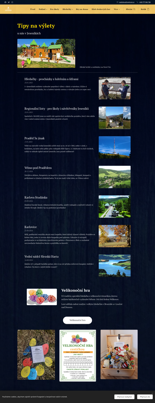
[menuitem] (33, 9)
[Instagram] (12, 2)
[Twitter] (8, 2)
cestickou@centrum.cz (126, 2)
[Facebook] (5, 2)
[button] (130, 9)
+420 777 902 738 (144, 2)
